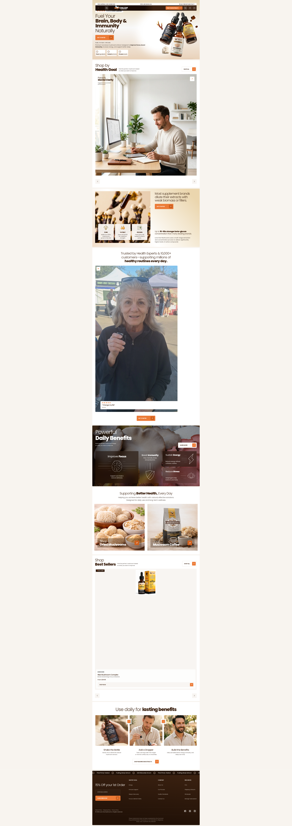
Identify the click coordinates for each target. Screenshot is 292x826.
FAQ (186, 785)
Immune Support (133, 789)
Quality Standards (163, 794)
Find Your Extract (172, 8)
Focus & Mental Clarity (135, 798)
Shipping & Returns (190, 789)
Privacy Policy (115, 810)
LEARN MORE (183, 445)
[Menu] (98, 8)
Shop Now (102, 684)
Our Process (161, 789)
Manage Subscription (191, 798)
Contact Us (161, 798)
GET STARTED (101, 37)
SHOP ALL (186, 69)
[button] (101, 672)
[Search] (106, 8)
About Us (160, 785)
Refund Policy (98, 810)
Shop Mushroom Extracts (143, 762)
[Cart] (194, 8)
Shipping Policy (107, 810)
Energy (131, 785)
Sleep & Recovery (134, 794)
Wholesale (188, 794)
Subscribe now (102, 798)
